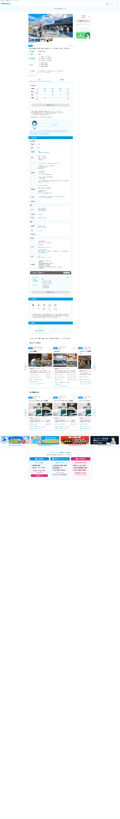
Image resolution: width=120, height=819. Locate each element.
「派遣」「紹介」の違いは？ (44, 152)
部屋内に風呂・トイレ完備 (64, 382)
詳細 (39, 79)
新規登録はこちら (39, 475)
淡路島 (64, 347)
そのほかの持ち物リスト (43, 252)
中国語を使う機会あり (44, 133)
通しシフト (33, 131)
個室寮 (31, 379)
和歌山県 (36, 347)
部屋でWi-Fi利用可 (38, 379)
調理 (60, 349)
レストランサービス (38, 349)
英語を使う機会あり (34, 133)
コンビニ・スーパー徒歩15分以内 (43, 131)
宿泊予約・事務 (87, 349)
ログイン (82, 29)
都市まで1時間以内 (55, 131)
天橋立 (89, 347)
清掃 (35, 398)
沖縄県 (36, 396)
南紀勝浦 (40, 347)
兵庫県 (61, 347)
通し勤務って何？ (48, 193)
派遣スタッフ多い (64, 131)
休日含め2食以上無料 (34, 381)
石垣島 (39, 396)
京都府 (85, 347)
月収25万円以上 (58, 384)
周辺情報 (62, 79)
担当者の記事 (55, 124)
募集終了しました (51, 105)
